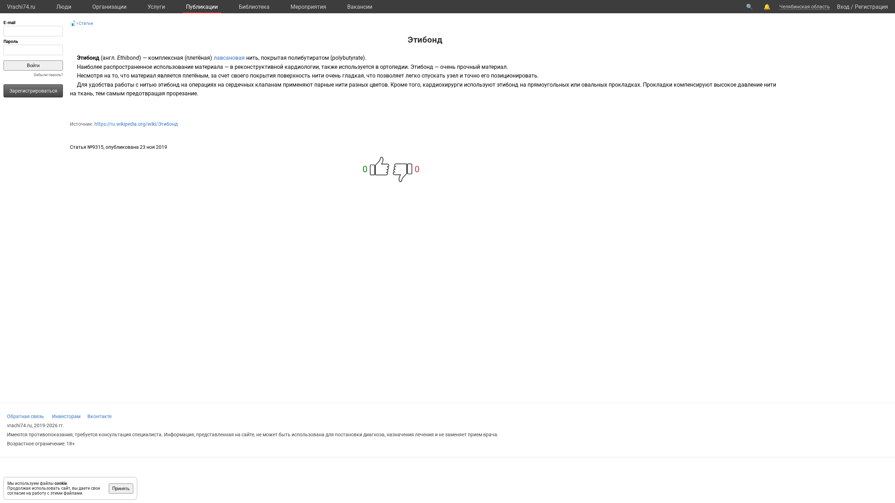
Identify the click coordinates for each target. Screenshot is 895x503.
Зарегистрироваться (33, 91)
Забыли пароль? (48, 75)
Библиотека (254, 6)
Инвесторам (66, 416)
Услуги (156, 6)
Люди (63, 6)
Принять (121, 488)
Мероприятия (308, 6)
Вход (843, 6)
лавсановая (229, 57)
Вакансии (359, 6)
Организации (109, 6)
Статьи (86, 23)
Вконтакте (99, 416)
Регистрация (871, 6)
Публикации (202, 6)
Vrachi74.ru (21, 6)
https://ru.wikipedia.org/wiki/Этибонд (136, 124)
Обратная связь (25, 416)
